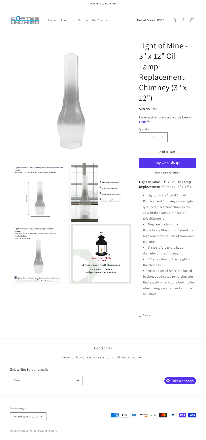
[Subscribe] (77, 380)
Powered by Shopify (47, 430)
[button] (82, 20)
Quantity (144, 129)
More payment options (167, 172)
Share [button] (146, 315)
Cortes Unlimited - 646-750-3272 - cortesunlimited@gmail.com (102, 357)
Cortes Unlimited (27, 430)
